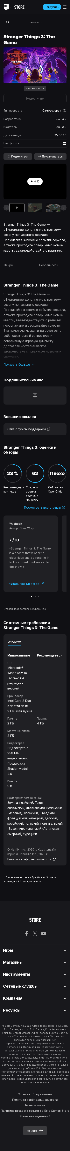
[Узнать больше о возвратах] (64, 110)
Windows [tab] (14, 642)
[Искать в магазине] (8, 22)
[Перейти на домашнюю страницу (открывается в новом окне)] (35, 395)
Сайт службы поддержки (28, 429)
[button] (35, 364)
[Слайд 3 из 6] (53, 207)
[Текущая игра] (16, 207)
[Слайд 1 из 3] (31, 596)
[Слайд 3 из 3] (38, 596)
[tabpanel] (35, 717)
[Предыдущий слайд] (6, 208)
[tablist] (35, 642)
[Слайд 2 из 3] (35, 596)
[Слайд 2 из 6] (35, 207)
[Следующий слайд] (63, 208)
